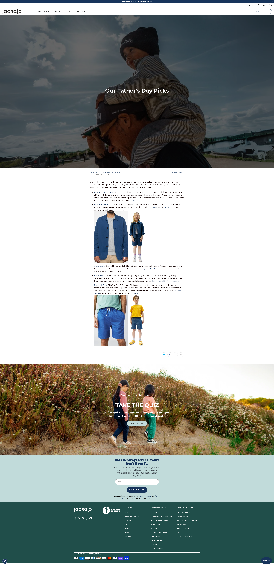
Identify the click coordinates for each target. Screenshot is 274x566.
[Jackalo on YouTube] (90, 518)
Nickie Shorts (136, 293)
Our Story (128, 512)
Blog (127, 533)
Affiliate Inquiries (183, 516)
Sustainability (130, 520)
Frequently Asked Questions (161, 516)
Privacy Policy (182, 524)
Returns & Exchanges (159, 533)
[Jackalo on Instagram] (79, 518)
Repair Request (157, 540)
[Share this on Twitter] (164, 354)
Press (127, 528)
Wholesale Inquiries (184, 512)
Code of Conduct (183, 533)
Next (181, 172)
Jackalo (82, 554)
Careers (128, 536)
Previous (173, 172)
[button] (272, 2)
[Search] (268, 11)
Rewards (154, 544)
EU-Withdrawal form (184, 536)
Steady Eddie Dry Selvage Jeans (165, 281)
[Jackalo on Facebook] (75, 518)
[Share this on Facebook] (169, 354)
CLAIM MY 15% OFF (137, 490)
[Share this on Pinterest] (175, 354)
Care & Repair (156, 536)
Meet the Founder (132, 516)
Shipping (154, 528)
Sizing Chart (155, 524)
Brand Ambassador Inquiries (187, 520)
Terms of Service (183, 528)
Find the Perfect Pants (159, 520)
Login (262, 5)
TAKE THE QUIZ (137, 423)
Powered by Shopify (93, 554)
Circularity (129, 524)
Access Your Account (159, 548)
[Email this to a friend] (181, 354)
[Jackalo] (11, 11)
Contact (154, 512)
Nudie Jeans (99, 276)
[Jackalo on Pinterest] (83, 518)
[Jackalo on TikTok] (87, 518)
